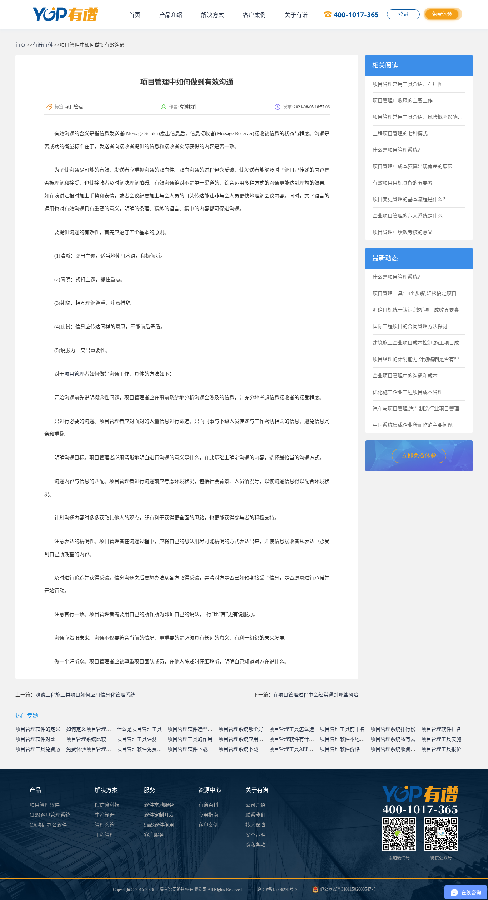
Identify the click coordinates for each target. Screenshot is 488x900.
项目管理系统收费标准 (395, 749)
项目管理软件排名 (441, 729)
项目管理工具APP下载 (293, 749)
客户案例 (254, 15)
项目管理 (74, 374)
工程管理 (105, 835)
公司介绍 (255, 805)
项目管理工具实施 (441, 739)
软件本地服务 (159, 805)
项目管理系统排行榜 (392, 729)
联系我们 (255, 815)
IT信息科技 (107, 805)
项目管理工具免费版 (37, 749)
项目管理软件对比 (35, 739)
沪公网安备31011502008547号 (347, 889)
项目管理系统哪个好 (240, 729)
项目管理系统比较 (86, 739)
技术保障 (255, 825)
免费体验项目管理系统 (91, 749)
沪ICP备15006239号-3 (277, 889)
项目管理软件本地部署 (345, 739)
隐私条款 (255, 845)
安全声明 (255, 835)
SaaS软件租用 (159, 825)
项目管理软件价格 (340, 749)
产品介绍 (170, 15)
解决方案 (212, 15)
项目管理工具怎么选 (291, 729)
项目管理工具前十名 (342, 729)
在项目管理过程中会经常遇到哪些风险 (315, 695)
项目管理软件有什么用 (294, 739)
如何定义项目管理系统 (91, 729)
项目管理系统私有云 (392, 739)
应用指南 (208, 815)
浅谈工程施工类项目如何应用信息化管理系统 (85, 695)
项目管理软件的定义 (37, 729)
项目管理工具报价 (441, 749)
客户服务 (154, 835)
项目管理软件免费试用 (142, 749)
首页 (134, 15)
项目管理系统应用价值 (243, 739)
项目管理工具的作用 (190, 739)
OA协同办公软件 (48, 825)
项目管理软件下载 (188, 749)
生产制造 (105, 815)
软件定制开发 (159, 815)
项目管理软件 (45, 805)
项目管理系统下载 (238, 749)
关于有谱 (296, 15)
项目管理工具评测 (137, 739)
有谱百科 (43, 45)
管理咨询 (105, 825)
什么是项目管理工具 (139, 729)
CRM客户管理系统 (50, 815)
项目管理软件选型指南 (193, 729)
